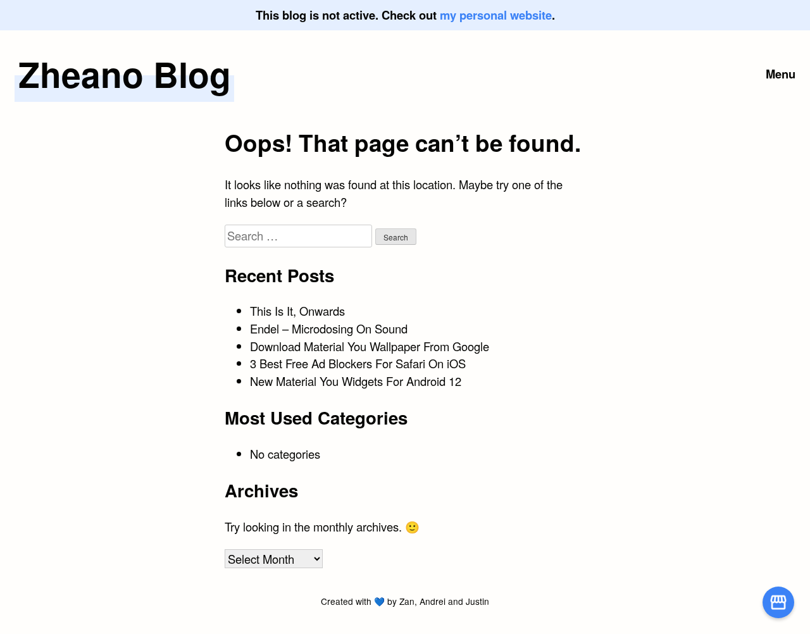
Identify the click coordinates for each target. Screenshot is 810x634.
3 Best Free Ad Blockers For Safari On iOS (358, 363)
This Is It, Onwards (297, 310)
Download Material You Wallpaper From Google (369, 346)
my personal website (496, 14)
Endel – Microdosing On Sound (329, 328)
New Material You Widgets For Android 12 (355, 381)
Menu (780, 73)
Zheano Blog (124, 74)
